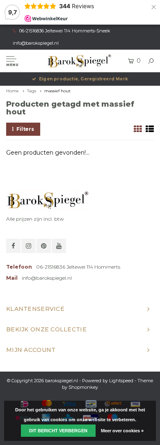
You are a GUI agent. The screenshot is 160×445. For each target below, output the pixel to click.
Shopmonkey (83, 387)
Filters (25, 129)
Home (12, 91)
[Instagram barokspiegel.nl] (28, 246)
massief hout (57, 91)
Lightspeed (121, 380)
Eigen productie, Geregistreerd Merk (83, 79)
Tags (31, 91)
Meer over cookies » (122, 430)
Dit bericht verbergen (58, 430)
